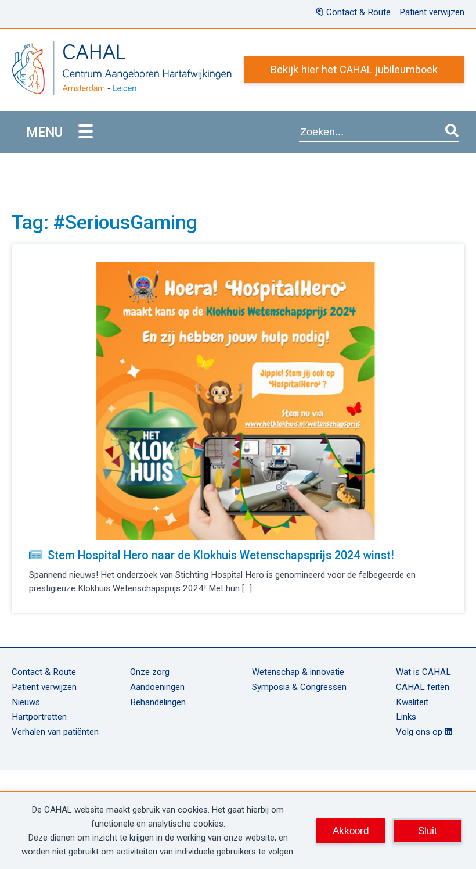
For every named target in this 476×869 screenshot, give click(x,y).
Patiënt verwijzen (431, 12)
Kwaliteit (412, 702)
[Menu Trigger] (86, 132)
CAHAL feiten (422, 687)
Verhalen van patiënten (55, 732)
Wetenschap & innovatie (298, 672)
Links (406, 716)
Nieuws (26, 702)
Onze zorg (150, 672)
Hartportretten (39, 716)
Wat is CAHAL (423, 672)
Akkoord (351, 830)
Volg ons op (420, 732)
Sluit (427, 830)
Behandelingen (158, 702)
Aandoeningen (157, 687)
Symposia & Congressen (299, 687)
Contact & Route (358, 12)
